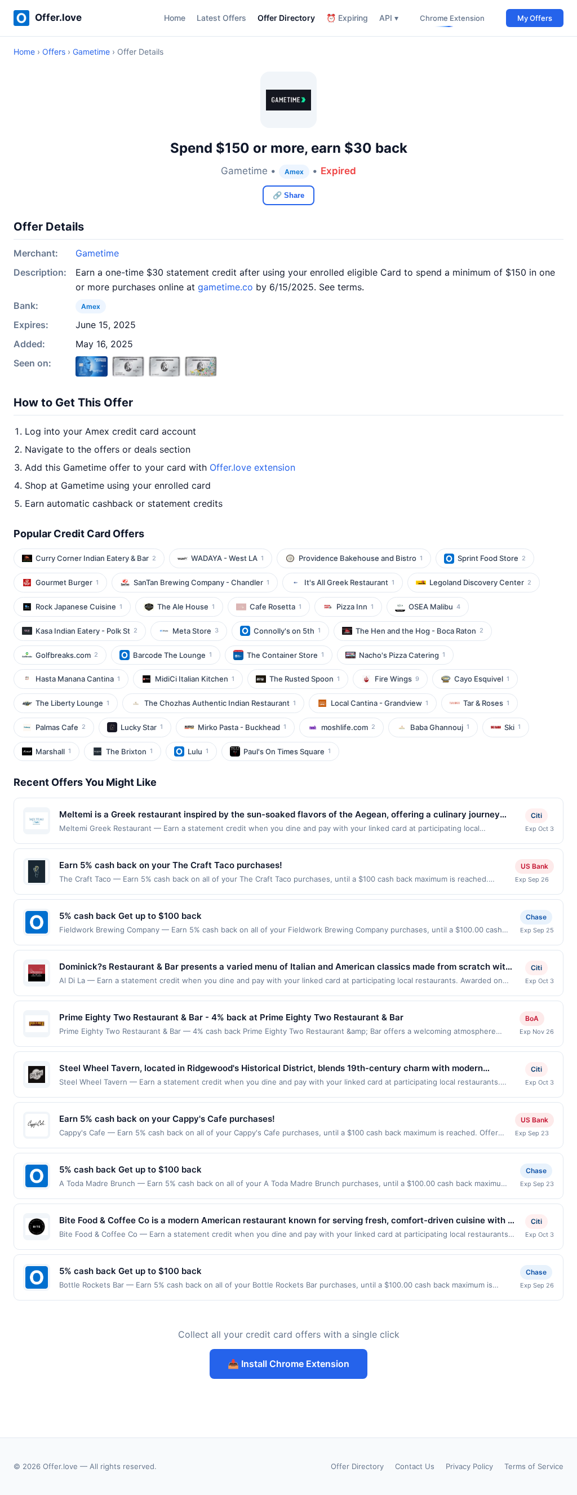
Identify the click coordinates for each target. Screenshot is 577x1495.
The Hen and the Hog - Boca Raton (419, 630)
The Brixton (129, 751)
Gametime (91, 51)
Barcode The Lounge (172, 655)
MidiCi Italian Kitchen (194, 678)
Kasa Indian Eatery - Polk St (86, 630)
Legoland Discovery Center (480, 582)
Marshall (53, 751)
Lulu (198, 751)
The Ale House (186, 606)
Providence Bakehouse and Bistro (361, 558)
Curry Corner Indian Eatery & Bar (95, 558)
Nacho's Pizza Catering (402, 655)
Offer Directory (286, 18)
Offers (53, 51)
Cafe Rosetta (275, 606)
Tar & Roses (486, 702)
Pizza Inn (355, 606)
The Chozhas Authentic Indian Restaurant (220, 702)
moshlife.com (348, 727)
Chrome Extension (452, 18)
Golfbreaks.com (66, 655)
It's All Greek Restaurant (349, 582)
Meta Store (195, 630)
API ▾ (388, 18)
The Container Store (285, 655)
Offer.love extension (252, 467)
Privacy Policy (469, 1466)
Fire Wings (397, 678)
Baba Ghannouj (439, 727)
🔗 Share (288, 195)
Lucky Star (142, 727)
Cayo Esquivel (481, 678)
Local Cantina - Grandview (379, 702)
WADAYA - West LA (227, 558)
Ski (512, 727)
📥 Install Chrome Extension (288, 1363)
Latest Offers (221, 18)
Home (174, 18)
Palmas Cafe (60, 727)
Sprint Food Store (492, 558)
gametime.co (225, 287)
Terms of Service (533, 1466)
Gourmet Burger (67, 582)
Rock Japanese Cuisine (78, 606)
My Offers (534, 18)
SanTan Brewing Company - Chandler (201, 582)
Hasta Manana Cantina (77, 678)
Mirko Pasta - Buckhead (242, 727)
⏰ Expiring (347, 18)
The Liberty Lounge (72, 702)
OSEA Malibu (434, 606)
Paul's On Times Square (287, 751)
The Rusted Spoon (304, 678)
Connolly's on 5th (287, 630)
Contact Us (414, 1466)
